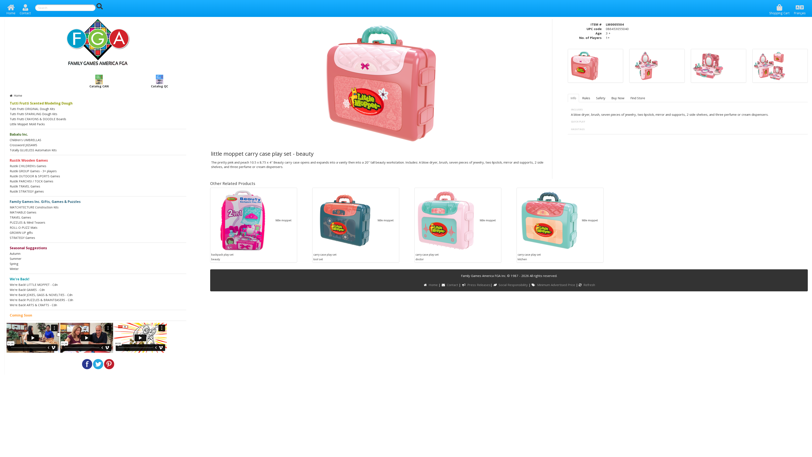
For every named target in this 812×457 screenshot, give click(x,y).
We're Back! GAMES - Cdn (27, 290)
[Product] (585, 65)
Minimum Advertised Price (556, 285)
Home (10, 13)
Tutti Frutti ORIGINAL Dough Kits (32, 109)
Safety (600, 98)
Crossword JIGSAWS (23, 145)
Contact (25, 13)
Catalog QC (159, 86)
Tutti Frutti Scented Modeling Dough (41, 103)
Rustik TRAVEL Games (25, 186)
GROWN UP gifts (21, 233)
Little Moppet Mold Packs (27, 124)
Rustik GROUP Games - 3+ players (33, 171)
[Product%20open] (646, 65)
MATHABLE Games (23, 212)
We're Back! (19, 279)
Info (573, 98)
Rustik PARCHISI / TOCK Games (31, 181)
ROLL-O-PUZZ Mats (23, 228)
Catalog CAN (99, 86)
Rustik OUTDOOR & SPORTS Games (35, 176)
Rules (586, 98)
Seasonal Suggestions (28, 248)
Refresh (589, 285)
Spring (14, 264)
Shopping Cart (779, 13)
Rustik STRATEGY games (27, 191)
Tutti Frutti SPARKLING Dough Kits (33, 114)
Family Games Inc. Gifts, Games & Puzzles (45, 201)
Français (800, 13)
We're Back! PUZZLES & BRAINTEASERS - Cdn (41, 300)
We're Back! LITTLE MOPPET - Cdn (34, 285)
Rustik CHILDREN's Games (28, 166)
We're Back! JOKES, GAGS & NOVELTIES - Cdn (41, 295)
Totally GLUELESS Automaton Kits (33, 150)
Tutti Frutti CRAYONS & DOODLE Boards (38, 119)
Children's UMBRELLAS (25, 140)
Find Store (637, 98)
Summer (15, 259)
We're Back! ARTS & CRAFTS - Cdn (33, 305)
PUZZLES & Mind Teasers (27, 222)
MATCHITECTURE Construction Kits (34, 207)
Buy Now (617, 98)
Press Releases (478, 285)
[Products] (769, 65)
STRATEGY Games (22, 238)
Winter (14, 269)
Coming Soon (21, 315)
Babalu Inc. (19, 134)
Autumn (15, 254)
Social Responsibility (514, 285)
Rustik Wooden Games (29, 160)
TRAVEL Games (20, 217)
